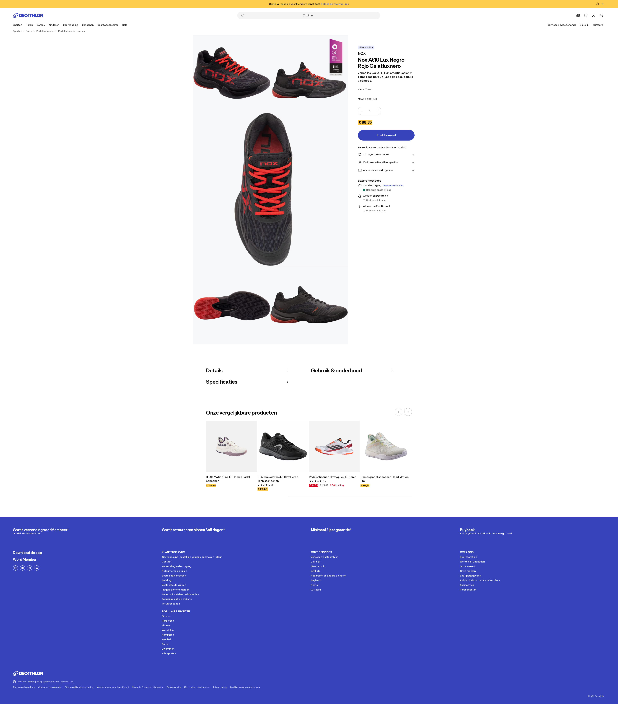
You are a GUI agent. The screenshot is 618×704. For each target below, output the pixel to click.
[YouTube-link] (22, 568)
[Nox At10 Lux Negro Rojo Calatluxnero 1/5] (309, 74)
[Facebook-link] (15, 568)
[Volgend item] (408, 412)
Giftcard (598, 25)
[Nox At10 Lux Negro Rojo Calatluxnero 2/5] (231, 74)
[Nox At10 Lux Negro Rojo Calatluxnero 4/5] (231, 305)
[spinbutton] (369, 111)
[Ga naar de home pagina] (28, 15)
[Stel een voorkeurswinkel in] (578, 15)
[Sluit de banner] (602, 3)
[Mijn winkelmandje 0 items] (601, 15)
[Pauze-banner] (597, 3)
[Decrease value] (362, 111)
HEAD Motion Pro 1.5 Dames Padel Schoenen (228, 478)
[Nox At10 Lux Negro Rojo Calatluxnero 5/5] (309, 305)
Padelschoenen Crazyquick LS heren (332, 477)
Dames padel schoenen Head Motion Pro (384, 478)
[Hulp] (586, 15)
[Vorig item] (398, 412)
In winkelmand (386, 135)
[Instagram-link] (29, 568)
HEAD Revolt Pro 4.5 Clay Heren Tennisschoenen (278, 478)
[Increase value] (377, 111)
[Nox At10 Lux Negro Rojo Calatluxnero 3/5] (270, 190)
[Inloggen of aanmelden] (593, 15)
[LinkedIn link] (36, 568)
